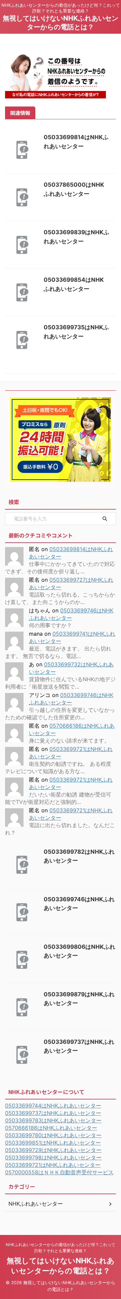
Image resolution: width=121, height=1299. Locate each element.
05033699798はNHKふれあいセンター (53, 1157)
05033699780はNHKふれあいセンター (53, 1135)
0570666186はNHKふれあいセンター (51, 1127)
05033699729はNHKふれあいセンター (53, 1150)
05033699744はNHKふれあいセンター (53, 1105)
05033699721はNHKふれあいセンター (52, 1164)
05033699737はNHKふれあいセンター (53, 1113)
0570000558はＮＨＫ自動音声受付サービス (59, 1172)
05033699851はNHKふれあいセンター (53, 1142)
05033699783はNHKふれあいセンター (53, 1120)
